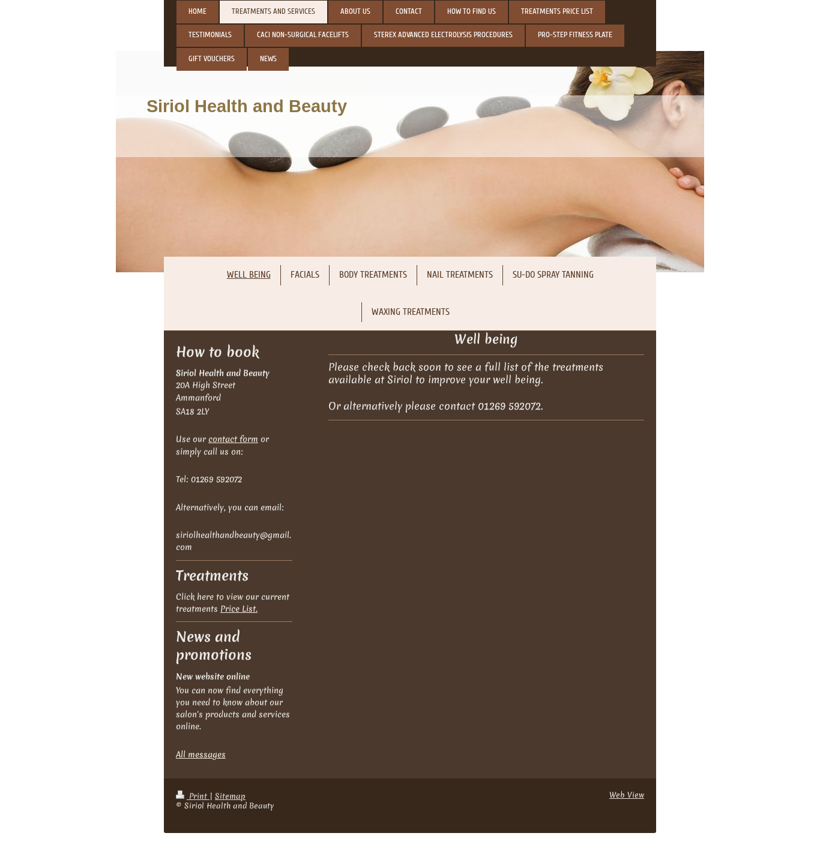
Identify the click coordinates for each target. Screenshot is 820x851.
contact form (233, 439)
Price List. (239, 608)
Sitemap (230, 796)
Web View (626, 795)
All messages (201, 754)
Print (198, 796)
